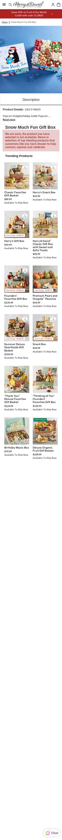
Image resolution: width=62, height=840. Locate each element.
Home (5, 22)
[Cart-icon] (58, 4)
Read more (9, 119)
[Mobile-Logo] (28, 4)
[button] (31, 13)
